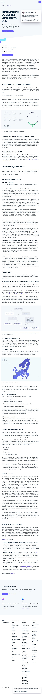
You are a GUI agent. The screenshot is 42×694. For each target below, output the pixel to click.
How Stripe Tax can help (6, 51)
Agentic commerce (25, 625)
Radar (13, 652)
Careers (33, 647)
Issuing (13, 643)
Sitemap (33, 638)
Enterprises (24, 622)
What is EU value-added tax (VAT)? (9, 47)
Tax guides (9, 5)
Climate (13, 631)
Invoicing (13, 642)
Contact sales (12, 593)
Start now (5, 593)
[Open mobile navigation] (39, 2)
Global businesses (25, 633)
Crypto (13, 634)
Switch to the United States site (20, 691)
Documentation (25, 675)
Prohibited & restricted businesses (34, 634)
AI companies (24, 642)
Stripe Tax (4, 539)
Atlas (13, 624)
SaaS (23, 640)
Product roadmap (35, 646)
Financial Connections (16, 639)
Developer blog (25, 684)
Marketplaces (24, 636)
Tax (12, 657)
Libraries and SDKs (25, 681)
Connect (13, 633)
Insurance (24, 651)
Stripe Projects (25, 683)
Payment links (14, 648)
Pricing (13, 622)
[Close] (40, 688)
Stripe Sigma (14, 655)
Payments (14, 649)
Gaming (23, 646)
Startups (23, 624)
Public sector (24, 658)
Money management (26, 637)
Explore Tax (4, 608)
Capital (13, 628)
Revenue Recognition (16, 654)
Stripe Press (34, 650)
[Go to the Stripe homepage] (3, 621)
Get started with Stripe (7, 31)
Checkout (14, 630)
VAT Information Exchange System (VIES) (18, 293)
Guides (3, 5)
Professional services (26, 657)
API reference (24, 677)
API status (24, 678)
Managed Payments (15, 646)
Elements (13, 637)
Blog (33, 625)
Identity (13, 640)
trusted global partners (26, 566)
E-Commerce (24, 628)
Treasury (13, 660)
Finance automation (25, 631)
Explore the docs (25, 608)
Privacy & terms (35, 631)
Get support (34, 656)
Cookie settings (35, 640)
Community (34, 627)
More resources (35, 641)
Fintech (23, 645)
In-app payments (25, 634)
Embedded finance (25, 630)
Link (12, 645)
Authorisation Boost (15, 625)
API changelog (24, 680)
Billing (13, 627)
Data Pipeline (14, 636)
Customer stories (35, 624)
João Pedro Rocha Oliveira (30, 12)
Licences (33, 637)
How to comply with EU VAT (7, 49)
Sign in (33, 662)
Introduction (4, 45)
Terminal (13, 659)
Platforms (24, 639)
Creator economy (25, 643)
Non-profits (24, 655)
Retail (23, 660)
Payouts (13, 651)
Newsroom (34, 649)
